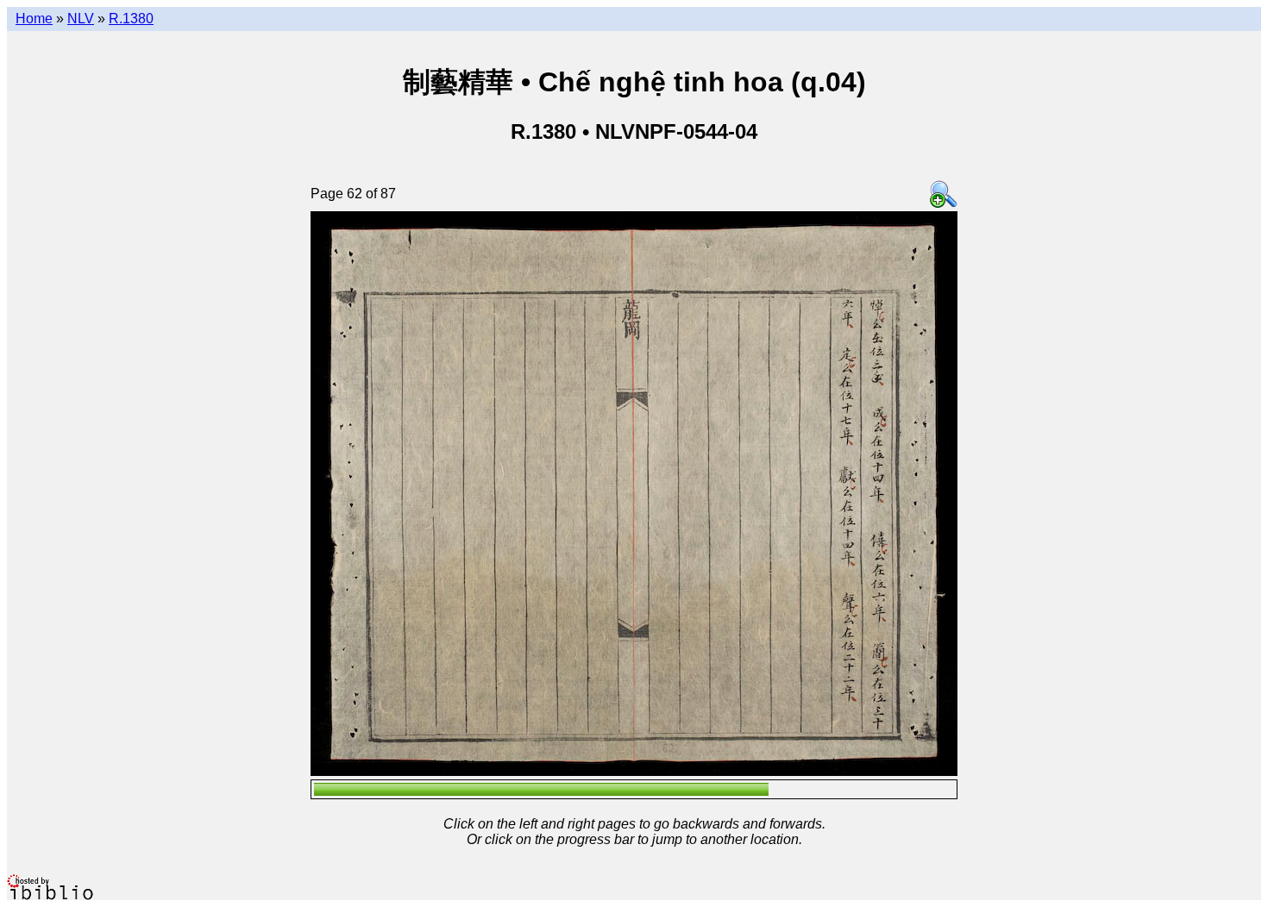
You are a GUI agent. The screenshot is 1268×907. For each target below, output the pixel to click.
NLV (80, 18)
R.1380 (131, 18)
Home (34, 18)
